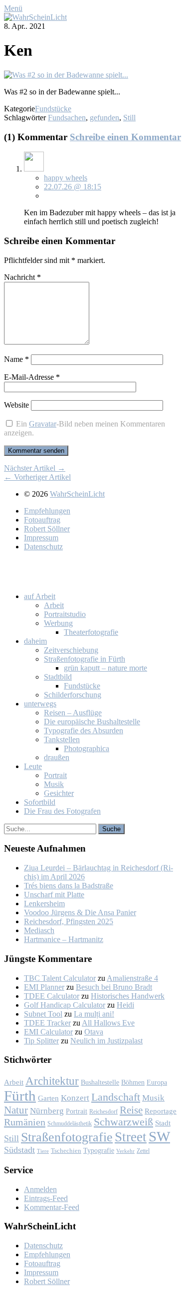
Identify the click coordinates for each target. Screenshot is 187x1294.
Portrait (76, 1111)
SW (159, 1136)
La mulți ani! (94, 1014)
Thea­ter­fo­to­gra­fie (91, 632)
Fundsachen (67, 117)
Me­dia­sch (39, 930)
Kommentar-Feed (51, 1207)
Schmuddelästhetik (69, 1123)
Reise (131, 1110)
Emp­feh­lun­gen (47, 511)
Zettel (143, 1150)
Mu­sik (54, 784)
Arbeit (13, 1082)
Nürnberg (47, 1111)
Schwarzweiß (123, 1122)
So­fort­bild (39, 802)
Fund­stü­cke (82, 686)
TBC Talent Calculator (60, 978)
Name (16, 359)
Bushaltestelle (100, 1082)
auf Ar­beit (39, 596)
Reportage (161, 1111)
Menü (13, 8)
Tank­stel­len (62, 739)
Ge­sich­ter (59, 793)
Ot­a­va (93, 1032)
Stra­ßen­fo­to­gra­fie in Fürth (84, 659)
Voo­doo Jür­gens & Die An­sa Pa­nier (80, 912)
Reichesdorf (103, 1111)
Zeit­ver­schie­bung (71, 650)
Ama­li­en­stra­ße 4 (132, 978)
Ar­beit (54, 605)
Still (129, 117)
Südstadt (19, 1150)
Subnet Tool (43, 1014)
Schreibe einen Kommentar (125, 137)
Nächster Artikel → (34, 468)
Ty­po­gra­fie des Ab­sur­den (83, 730)
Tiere (43, 1151)
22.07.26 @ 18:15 (72, 186)
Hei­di (125, 1005)
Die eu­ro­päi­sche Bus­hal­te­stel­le (92, 721)
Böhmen (133, 1082)
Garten (48, 1098)
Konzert (75, 1098)
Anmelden (40, 1189)
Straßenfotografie (67, 1137)
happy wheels (65, 177)
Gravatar (42, 424)
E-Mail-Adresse (32, 377)
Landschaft (115, 1097)
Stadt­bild (58, 677)
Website (16, 405)
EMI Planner (44, 987)
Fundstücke (53, 108)
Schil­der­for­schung (72, 694)
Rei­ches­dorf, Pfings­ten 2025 (68, 921)
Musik (153, 1098)
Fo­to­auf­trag (42, 520)
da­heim (35, 641)
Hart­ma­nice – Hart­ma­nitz (63, 939)
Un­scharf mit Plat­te (54, 894)
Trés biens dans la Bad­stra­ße (68, 885)
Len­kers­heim (44, 903)
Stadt (163, 1123)
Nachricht (22, 277)
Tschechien (66, 1150)
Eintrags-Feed (46, 1198)
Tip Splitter (41, 1040)
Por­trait (55, 775)
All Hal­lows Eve (108, 1023)
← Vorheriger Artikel (37, 477)
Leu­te (33, 766)
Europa (157, 1082)
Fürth (20, 1096)
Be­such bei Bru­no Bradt (114, 987)
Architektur (52, 1081)
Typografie (98, 1150)
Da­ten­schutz (43, 546)
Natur (16, 1110)
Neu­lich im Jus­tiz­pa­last (106, 1040)
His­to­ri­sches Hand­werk (128, 996)
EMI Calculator (48, 1032)
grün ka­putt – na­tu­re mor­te (105, 668)
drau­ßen (56, 757)
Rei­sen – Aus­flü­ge (73, 712)
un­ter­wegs (40, 703)
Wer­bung (58, 623)
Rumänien (24, 1122)
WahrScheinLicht (77, 494)
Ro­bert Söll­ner (47, 528)
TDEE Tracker (47, 1023)
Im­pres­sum (41, 537)
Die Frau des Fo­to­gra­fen (62, 811)
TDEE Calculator (51, 996)
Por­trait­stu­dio (65, 614)
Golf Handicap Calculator (64, 1005)
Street (131, 1136)
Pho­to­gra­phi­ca (86, 748)
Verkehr (125, 1151)
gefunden (104, 117)
